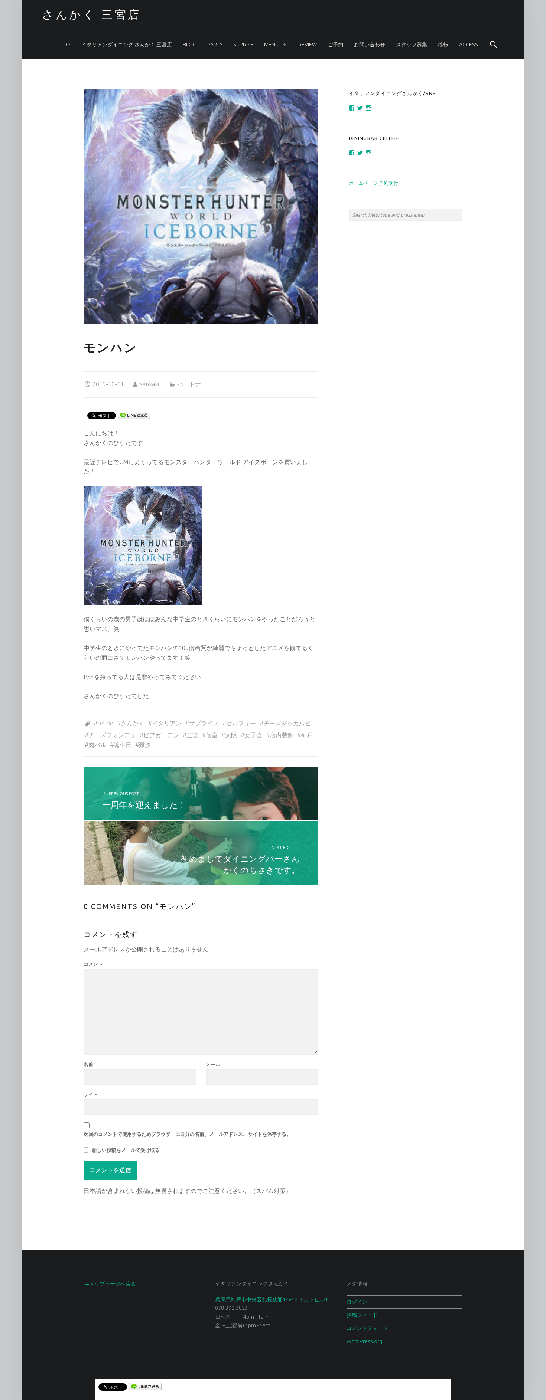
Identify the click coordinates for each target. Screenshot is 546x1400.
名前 (88, 1064)
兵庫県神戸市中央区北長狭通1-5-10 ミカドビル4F (272, 1299)
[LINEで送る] (134, 415)
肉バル (97, 744)
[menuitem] (66, 44)
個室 (212, 735)
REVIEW (307, 44)
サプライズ (204, 723)
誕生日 (122, 744)
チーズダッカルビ (287, 723)
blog (189, 44)
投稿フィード (362, 1315)
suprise (243, 44)
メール (213, 1064)
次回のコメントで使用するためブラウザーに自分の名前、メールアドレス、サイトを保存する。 (187, 1134)
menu (271, 44)
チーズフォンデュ (112, 735)
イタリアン (167, 723)
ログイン (357, 1302)
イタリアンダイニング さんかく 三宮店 (126, 44)
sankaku (150, 384)
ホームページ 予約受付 (373, 183)
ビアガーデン (161, 735)
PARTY (215, 44)
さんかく (132, 723)
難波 (145, 744)
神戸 (307, 735)
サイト (91, 1094)
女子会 (253, 735)
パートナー (192, 384)
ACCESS (468, 44)
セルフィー (241, 723)
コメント (93, 964)
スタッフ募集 (411, 44)
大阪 (231, 735)
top (66, 44)
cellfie (105, 723)
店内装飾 (281, 735)
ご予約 (335, 44)
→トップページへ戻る (110, 1284)
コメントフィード (367, 1328)
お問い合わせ (369, 44)
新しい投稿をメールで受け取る (126, 1150)
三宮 (192, 735)
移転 (443, 44)
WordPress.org (364, 1341)
